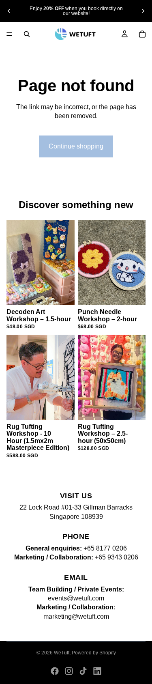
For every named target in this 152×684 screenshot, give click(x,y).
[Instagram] (69, 671)
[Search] (27, 34)
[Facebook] (55, 671)
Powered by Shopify (94, 653)
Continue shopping (76, 146)
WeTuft (61, 653)
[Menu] (9, 34)
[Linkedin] (97, 671)
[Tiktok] (83, 671)
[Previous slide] (9, 11)
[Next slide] (143, 11)
